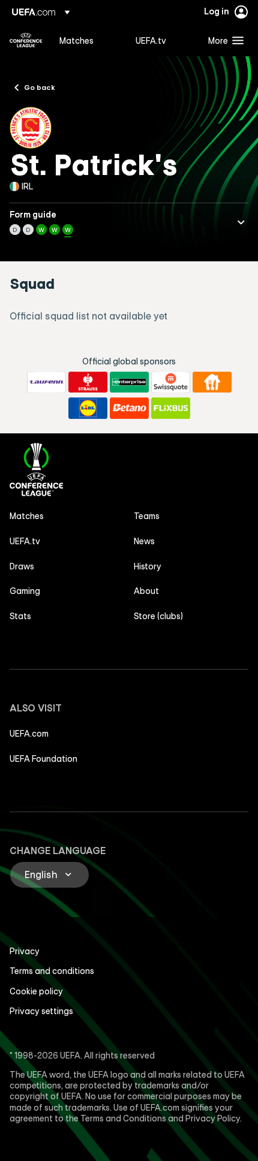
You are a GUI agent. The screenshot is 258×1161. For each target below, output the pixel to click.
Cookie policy (36, 991)
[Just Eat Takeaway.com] (212, 382)
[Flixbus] (170, 408)
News (144, 541)
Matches (27, 516)
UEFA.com (29, 733)
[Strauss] (87, 382)
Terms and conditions (52, 971)
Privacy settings (41, 1011)
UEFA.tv (25, 541)
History (147, 566)
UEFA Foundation (43, 759)
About (146, 591)
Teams (147, 516)
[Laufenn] (46, 382)
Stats (20, 616)
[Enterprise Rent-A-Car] (129, 382)
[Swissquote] (170, 382)
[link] (76, 40)
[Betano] (129, 408)
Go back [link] (39, 87)
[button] (223, 40)
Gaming (25, 591)
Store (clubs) (158, 616)
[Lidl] (87, 408)
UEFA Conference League (26, 40)
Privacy (25, 951)
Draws (22, 566)
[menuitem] (87, 40)
